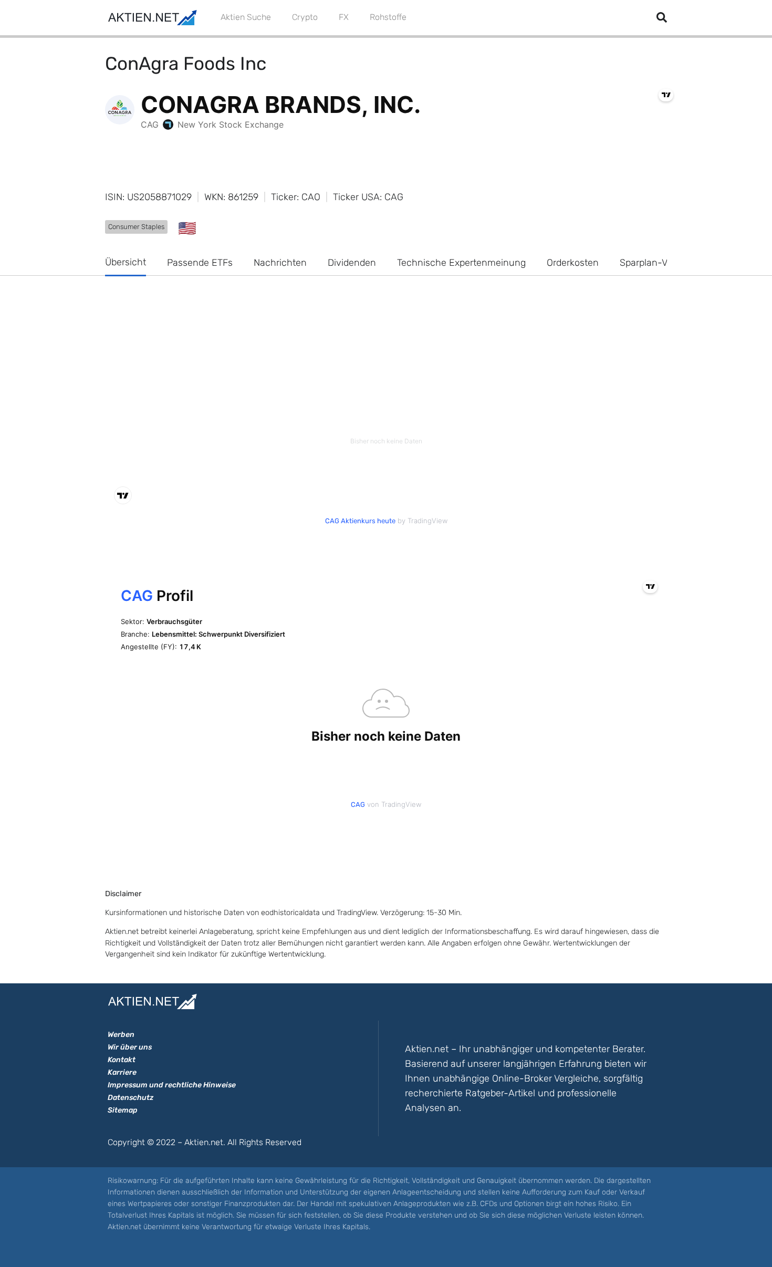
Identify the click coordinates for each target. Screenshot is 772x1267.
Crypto (305, 17)
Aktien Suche (246, 17)
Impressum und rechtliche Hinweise (172, 1085)
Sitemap (123, 1110)
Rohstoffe (388, 17)
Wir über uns (130, 1047)
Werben (121, 1034)
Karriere (122, 1072)
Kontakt (121, 1059)
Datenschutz (130, 1097)
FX (344, 17)
